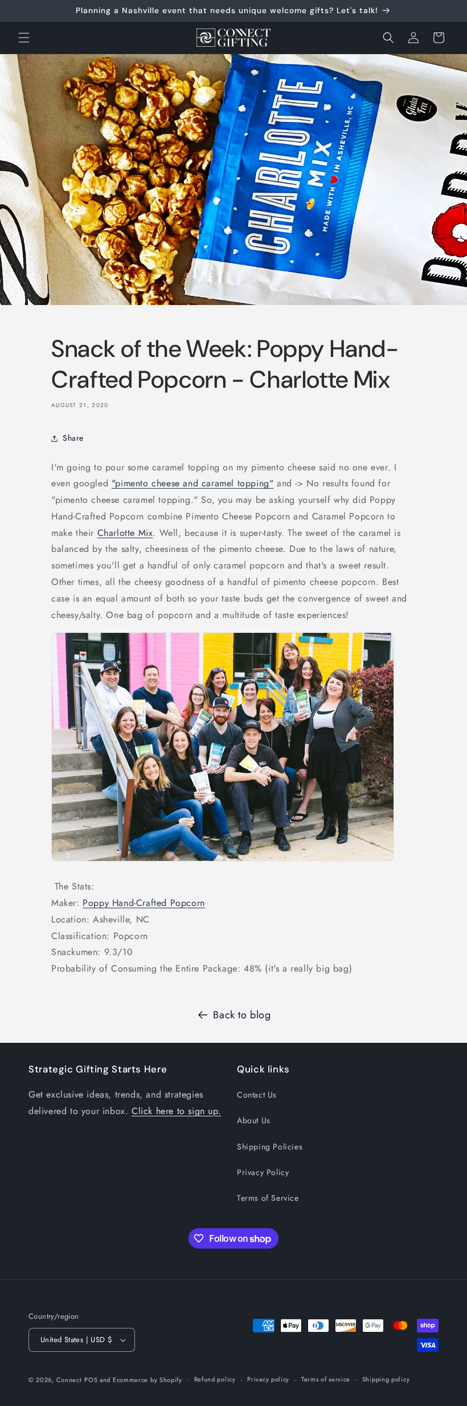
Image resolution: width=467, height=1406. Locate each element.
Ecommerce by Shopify (147, 1379)
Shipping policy (386, 1379)
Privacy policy (268, 1379)
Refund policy (215, 1379)
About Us (254, 1120)
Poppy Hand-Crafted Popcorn (144, 902)
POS (90, 1379)
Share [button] (73, 438)
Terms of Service (268, 1198)
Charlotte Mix (125, 532)
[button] (23, 37)
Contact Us (257, 1094)
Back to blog (242, 1014)
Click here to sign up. (176, 1111)
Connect (69, 1379)
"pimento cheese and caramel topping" (193, 483)
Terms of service (325, 1379)
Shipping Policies (269, 1146)
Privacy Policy (263, 1172)
